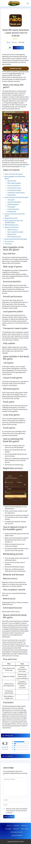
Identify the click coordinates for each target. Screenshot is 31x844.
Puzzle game (11, 207)
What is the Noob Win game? (14, 174)
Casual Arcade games (14, 202)
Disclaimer (8, 829)
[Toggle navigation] (28, 3)
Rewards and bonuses (12, 227)
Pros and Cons (9, 241)
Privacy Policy (24, 829)
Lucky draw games (13, 209)
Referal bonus (11, 234)
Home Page (16, 829)
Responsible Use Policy (17, 832)
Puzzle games (11, 211)
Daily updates (11, 195)
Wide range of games (14, 183)
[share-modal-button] (9, 47)
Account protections (13, 185)
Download (19, 48)
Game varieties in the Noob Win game (16, 197)
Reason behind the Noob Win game (16, 239)
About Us (9, 825)
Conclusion (8, 244)
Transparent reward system (16, 193)
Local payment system (14, 190)
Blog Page (16, 825)
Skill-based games (13, 204)
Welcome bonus (12, 229)
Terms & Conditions (16, 835)
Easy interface (11, 181)
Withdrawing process (11, 225)
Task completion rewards (15, 232)
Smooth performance (14, 188)
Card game (11, 200)
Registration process (11, 218)
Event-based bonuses (14, 237)
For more (23, 166)
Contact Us (24, 825)
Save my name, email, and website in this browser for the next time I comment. (16, 811)
